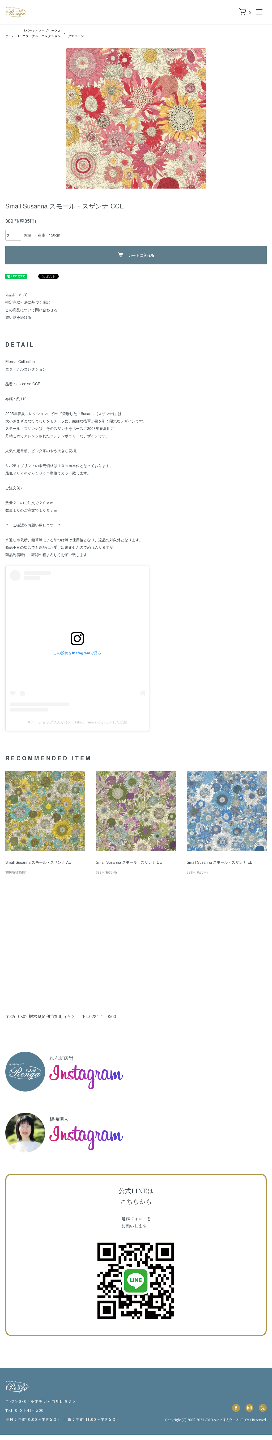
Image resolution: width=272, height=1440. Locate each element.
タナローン (76, 35)
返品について (16, 294)
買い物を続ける (18, 317)
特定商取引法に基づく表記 (27, 302)
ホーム (10, 35)
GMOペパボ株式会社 (220, 1419)
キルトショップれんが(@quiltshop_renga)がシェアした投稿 (77, 722)
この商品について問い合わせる (31, 309)
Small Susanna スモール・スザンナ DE (129, 862)
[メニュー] (259, 12)
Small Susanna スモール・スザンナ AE (38, 862)
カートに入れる (141, 255)
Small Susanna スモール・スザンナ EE (219, 862)
